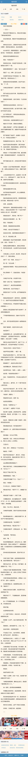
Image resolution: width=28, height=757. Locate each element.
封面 (17, 9)
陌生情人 (12, 19)
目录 (11, 9)
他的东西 (14, 2)
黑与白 (3, 17)
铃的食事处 (20, 747)
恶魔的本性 (20, 19)
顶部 (22, 755)
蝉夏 (11, 17)
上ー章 (4, 9)
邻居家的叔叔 (21, 745)
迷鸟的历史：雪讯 (14, 747)
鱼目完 (19, 17)
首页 (6, 755)
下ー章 (23, 9)
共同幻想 (3, 747)
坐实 (2, 19)
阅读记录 (11, 755)
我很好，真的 (13, 745)
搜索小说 (17, 755)
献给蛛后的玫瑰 (5, 745)
